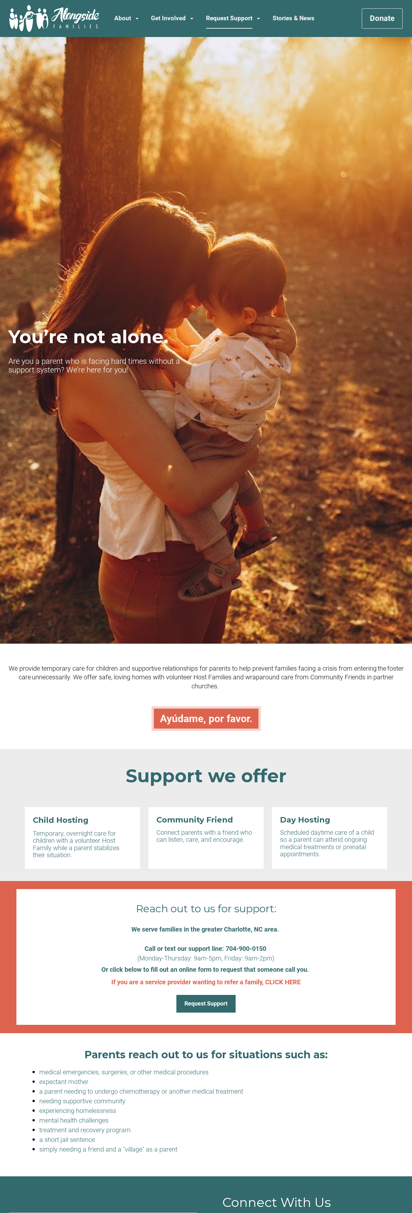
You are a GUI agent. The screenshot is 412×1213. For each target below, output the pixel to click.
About (122, 18)
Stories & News (293, 18)
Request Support (229, 18)
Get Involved (168, 18)
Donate (382, 18)
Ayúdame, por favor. (206, 718)
